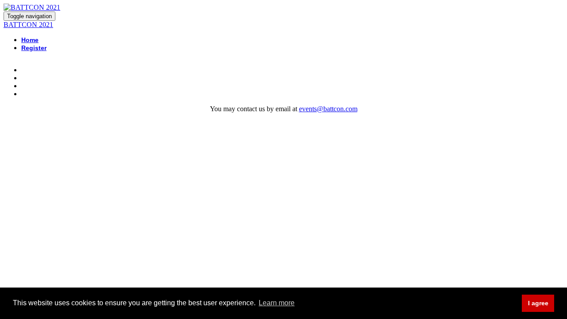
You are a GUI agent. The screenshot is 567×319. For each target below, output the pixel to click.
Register (34, 47)
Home (30, 39)
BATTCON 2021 (28, 24)
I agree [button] (538, 303)
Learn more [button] (277, 303)
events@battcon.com (328, 109)
